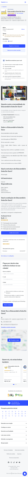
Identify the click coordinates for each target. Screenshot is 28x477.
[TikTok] (14, 462)
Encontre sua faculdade (7, 431)
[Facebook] (8, 462)
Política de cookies (11, 454)
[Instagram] (11, 462)
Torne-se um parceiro (14, 457)
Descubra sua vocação (7, 423)
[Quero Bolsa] (7, 2)
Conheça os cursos (6, 427)
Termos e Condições (8, 450)
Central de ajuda (15, 403)
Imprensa (19, 454)
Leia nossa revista (5, 435)
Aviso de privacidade (19, 450)
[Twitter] (17, 462)
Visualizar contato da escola (8, 327)
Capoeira (4, 6)
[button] (14, 245)
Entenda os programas (7, 439)
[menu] (25, 2)
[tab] (6, 99)
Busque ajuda (4, 443)
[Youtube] (19, 462)
